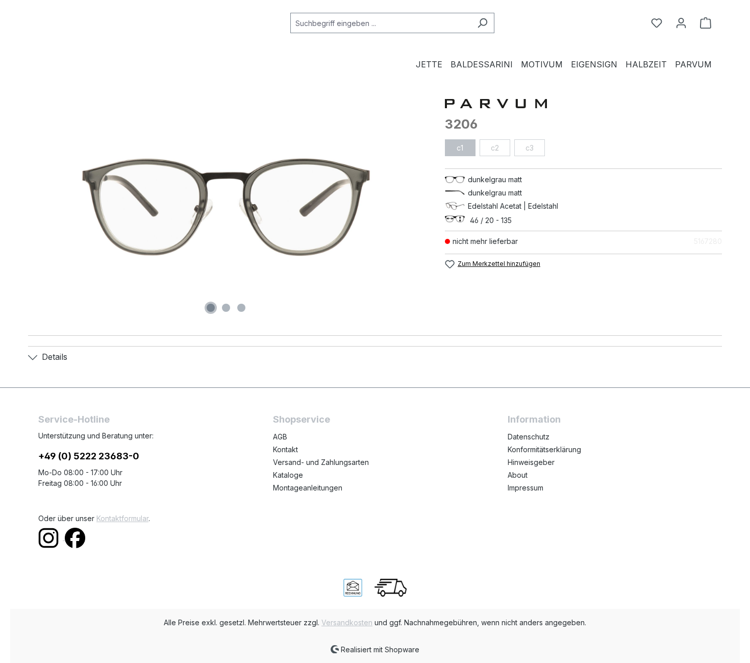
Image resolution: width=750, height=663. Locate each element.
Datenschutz (528, 436)
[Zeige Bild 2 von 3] (226, 308)
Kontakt (285, 449)
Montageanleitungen (307, 487)
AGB (280, 436)
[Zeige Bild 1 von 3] (211, 308)
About (518, 475)
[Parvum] (583, 102)
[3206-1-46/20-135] (226, 207)
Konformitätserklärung (544, 449)
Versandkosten (346, 622)
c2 (495, 147)
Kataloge (288, 475)
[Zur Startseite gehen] (89, 21)
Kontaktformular (122, 518)
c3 (530, 147)
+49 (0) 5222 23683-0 (88, 456)
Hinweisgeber (531, 462)
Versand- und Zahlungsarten (321, 462)
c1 (460, 147)
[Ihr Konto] (681, 23)
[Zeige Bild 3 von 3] (241, 308)
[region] (226, 207)
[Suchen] (482, 23)
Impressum (525, 487)
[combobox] (380, 23)
